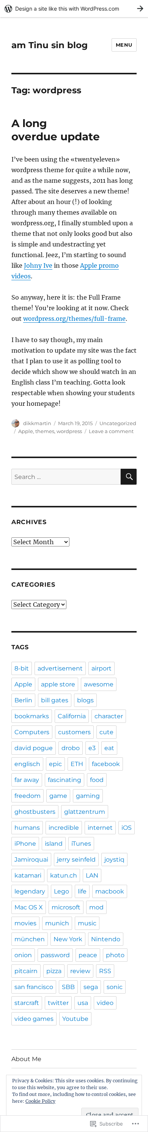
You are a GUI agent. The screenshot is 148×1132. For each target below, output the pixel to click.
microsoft (66, 907)
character (108, 716)
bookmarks (31, 716)
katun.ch (63, 875)
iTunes (81, 843)
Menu (124, 45)
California (72, 716)
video (105, 1002)
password (55, 955)
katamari (27, 875)
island (54, 843)
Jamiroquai (31, 859)
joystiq (114, 859)
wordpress (69, 431)
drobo (70, 748)
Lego (61, 891)
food (97, 779)
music (87, 923)
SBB (68, 987)
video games (34, 1018)
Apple (25, 431)
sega (90, 987)
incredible (64, 827)
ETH (77, 764)
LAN (92, 875)
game (58, 795)
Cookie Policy (40, 1101)
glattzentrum (84, 811)
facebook (106, 764)
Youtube (75, 1018)
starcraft (26, 1002)
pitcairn (26, 971)
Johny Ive (38, 265)
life (82, 891)
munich (57, 923)
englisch (27, 764)
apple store (58, 684)
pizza (53, 971)
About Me (26, 1059)
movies (25, 923)
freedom (27, 795)
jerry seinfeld (76, 859)
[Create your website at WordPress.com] (74, 8)
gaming (88, 795)
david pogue (33, 748)
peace (88, 955)
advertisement (60, 668)
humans (27, 827)
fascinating (64, 779)
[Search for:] (66, 476)
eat (109, 748)
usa (82, 1002)
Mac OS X (28, 907)
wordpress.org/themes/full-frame (74, 318)
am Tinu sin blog (49, 45)
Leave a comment (111, 431)
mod (96, 907)
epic (55, 764)
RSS (105, 971)
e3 (92, 748)
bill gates (54, 700)
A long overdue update (55, 130)
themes (44, 431)
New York (68, 939)
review (80, 971)
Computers (31, 732)
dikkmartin (37, 423)
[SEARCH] (129, 477)
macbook (109, 891)
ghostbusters (34, 811)
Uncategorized (117, 423)
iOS (126, 827)
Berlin (23, 700)
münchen (29, 939)
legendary (29, 891)
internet (100, 827)
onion (23, 955)
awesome (98, 684)
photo (115, 955)
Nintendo (105, 939)
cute (106, 732)
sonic (115, 987)
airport (101, 668)
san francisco (33, 987)
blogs (85, 700)
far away (26, 779)
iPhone (25, 843)
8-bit (21, 668)
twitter (58, 1002)
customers (74, 732)
